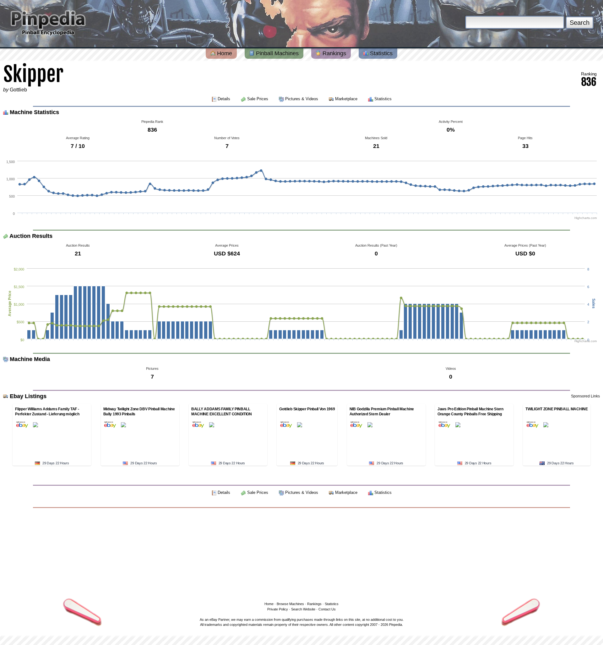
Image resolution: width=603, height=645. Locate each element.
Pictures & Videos (301, 98)
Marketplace (346, 98)
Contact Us (327, 609)
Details (223, 98)
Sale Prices (257, 98)
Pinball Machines (276, 53)
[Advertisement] (301, 554)
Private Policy (277, 609)
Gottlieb (18, 89)
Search (579, 22)
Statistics (380, 53)
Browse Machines (290, 604)
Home (223, 53)
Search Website (303, 609)
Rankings (333, 53)
